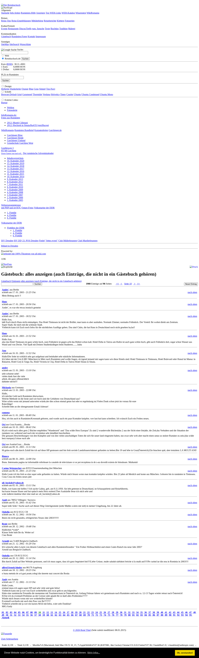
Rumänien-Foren (19, 36)
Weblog (10, 107)
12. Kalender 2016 (15, 171)
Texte (47, 28)
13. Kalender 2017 (15, 168)
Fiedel (42, 240)
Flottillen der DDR (15, 228)
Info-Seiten (15, 13)
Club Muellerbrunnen (87, 240)
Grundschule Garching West (20, 143)
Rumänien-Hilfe (28, 13)
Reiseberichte (50, 21)
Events (4, 28)
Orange (25, 89)
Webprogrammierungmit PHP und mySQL (11, 206)
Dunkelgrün (15, 89)
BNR (9, 64)
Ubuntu (77, 94)
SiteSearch (14, 44)
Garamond (27, 94)
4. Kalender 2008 (15, 192)
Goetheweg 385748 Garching (11, 150)
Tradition (63, 28)
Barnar (4, 102)
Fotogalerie (12, 110)
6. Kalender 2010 (15, 187)
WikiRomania (93, 13)
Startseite (5, 13)
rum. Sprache (38, 28)
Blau (31, 89)
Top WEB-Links (53, 13)
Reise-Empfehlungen (21, 21)
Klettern (60, 21)
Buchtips (55, 28)
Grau (36, 89)
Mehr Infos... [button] (93, 652)
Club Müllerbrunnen (67, 240)
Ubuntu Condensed (90, 94)
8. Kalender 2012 (15, 182)
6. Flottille (11, 218)
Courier (69, 94)
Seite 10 (128, 283)
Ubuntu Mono (106, 94)
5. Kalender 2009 (15, 189)
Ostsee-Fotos (27, 207)
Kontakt (31, 36)
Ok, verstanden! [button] (185, 653)
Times (63, 94)
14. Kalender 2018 (15, 166)
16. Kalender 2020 (15, 161)
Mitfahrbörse (37, 21)
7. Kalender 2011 (15, 184)
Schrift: (8, 92)
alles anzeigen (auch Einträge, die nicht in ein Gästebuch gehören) (51, 281)
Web (7, 55)
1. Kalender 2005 (15, 200)
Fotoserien (69, 21)
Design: (8, 86)
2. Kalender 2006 (15, 197)
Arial (19, 94)
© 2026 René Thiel (82, 630)
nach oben (192, 292)
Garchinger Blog (14, 135)
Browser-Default (9, 94)
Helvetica (55, 94)
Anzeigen (40, 13)
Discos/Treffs (25, 28)
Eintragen (16, 281)
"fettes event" (51, 240)
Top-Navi (50, 89)
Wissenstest (80, 13)
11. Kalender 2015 (15, 174)
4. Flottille (11, 215)
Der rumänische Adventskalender (38, 153)
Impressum (41, 36)
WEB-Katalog (68, 13)
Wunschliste (25, 44)
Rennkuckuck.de (12, 58)
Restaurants (13, 28)
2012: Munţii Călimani (17, 122)
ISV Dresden (7, 240)
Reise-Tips (6, 21)
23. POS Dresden (30, 240)
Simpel (42, 89)
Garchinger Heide (15, 138)
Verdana (46, 94)
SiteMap (5, 44)
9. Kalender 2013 (15, 179)
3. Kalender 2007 (15, 195)
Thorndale (37, 94)
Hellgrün (5, 89)
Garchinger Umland (16, 140)
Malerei (71, 28)
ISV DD (18, 240)
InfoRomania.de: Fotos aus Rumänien (10, 116)
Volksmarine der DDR (44, 207)
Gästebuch (6, 36)
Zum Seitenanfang (9, 639)
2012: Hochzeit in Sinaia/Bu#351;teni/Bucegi (28, 125)
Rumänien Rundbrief (24, 130)
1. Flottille (11, 212)
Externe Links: (11, 100)
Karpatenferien (41, 130)
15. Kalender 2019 (15, 163)
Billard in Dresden (9, 246)
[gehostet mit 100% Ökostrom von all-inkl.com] (23, 253)
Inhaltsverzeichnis (15, 158)
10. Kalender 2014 (15, 176)
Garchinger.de (55, 130)
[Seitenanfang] (6, 264)
